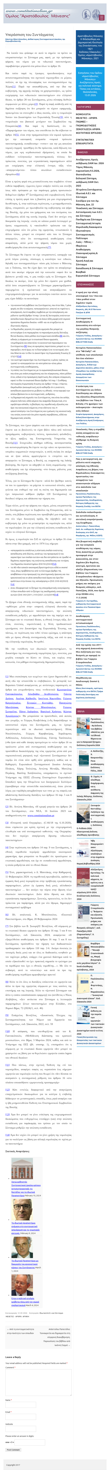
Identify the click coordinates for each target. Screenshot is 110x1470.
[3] (61, 117)
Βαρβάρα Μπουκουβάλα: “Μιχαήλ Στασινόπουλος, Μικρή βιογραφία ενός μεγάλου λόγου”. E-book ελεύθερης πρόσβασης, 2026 (90, 956)
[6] (17, 174)
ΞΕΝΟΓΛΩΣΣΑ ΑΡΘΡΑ (88, 129)
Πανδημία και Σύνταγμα (89, 219)
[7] (49, 247)
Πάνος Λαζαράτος (28, 711)
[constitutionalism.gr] (55, 22)
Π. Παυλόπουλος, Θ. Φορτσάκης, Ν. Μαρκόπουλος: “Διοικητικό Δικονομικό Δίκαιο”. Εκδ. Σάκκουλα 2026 (90, 988)
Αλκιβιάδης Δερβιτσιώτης (43, 694)
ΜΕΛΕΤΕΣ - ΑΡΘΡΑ (14, 1316)
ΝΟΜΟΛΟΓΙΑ (83, 114)
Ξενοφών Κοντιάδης (40, 702)
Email (8, 1412)
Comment (10, 1367)
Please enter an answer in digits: (19, 1436)
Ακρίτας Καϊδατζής (26, 698)
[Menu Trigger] (102, 17)
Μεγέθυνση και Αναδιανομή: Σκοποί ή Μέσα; (87, 681)
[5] (16, 134)
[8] (61, 336)
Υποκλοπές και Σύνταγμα (89, 208)
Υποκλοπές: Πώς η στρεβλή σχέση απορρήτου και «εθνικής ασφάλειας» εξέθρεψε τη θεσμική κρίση (90, 436)
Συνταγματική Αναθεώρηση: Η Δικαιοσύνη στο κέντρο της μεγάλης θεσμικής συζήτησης (88, 325)
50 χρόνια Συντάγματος (89, 189)
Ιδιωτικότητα (83, 230)
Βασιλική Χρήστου (51, 711)
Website (9, 1424)
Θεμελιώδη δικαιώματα (89, 227)
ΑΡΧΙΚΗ (26, 1316)
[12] (54, 564)
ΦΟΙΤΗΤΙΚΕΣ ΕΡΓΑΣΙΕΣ (89, 133)
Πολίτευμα (82, 238)
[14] (56, 595)
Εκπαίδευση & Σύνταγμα (89, 268)
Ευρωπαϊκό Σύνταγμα (88, 275)
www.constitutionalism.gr (41, 815)
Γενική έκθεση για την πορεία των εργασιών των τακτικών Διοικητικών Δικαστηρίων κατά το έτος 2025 (90, 1020)
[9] (25, 346)
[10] (19, 356)
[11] (15, 442)
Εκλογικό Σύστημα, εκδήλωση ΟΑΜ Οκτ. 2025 (87, 182)
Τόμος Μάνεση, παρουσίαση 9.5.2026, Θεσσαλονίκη (88, 171)
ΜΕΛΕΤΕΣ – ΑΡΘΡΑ (86, 118)
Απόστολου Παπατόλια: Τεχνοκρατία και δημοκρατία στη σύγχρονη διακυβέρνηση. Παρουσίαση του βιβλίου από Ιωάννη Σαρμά (55, 1337)
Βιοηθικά (81, 272)
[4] (19, 126)
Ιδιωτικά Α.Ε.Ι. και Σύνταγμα (51, 1313)
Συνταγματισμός (85, 234)
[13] (12, 584)
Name (8, 1400)
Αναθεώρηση (83, 249)
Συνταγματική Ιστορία (88, 223)
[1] (13, 86)
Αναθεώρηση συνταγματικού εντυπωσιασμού (84, 619)
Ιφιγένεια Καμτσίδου (49, 698)
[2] (36, 104)
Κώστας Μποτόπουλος (41, 707)
